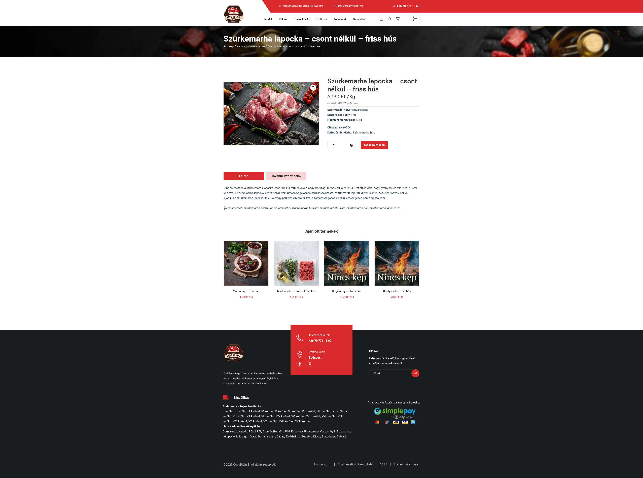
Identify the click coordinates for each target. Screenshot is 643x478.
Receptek (359, 19)
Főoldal (267, 19)
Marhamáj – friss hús (246, 291)
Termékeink (301, 19)
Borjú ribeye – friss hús (346, 291)
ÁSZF (383, 464)
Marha (239, 46)
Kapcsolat (340, 19)
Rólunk (283, 19)
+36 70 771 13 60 (408, 6)
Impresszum (322, 464)
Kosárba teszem (374, 145)
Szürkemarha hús (255, 46)
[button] (313, 88)
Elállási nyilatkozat (406, 464)
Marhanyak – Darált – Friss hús (296, 291)
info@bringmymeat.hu (350, 6)
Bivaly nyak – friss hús (397, 291)
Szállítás (321, 19)
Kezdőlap (229, 46)
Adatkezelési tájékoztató (355, 464)
